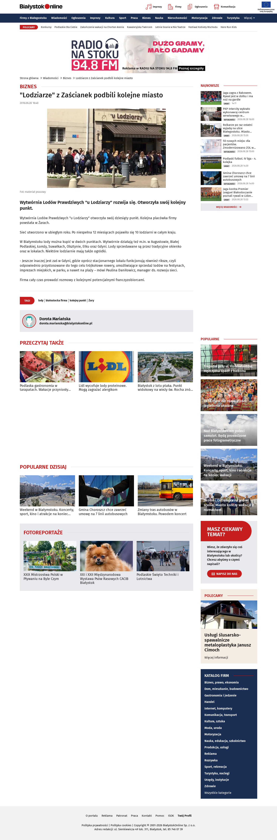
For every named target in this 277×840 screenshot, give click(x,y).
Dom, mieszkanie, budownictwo (226, 689)
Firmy (178, 6)
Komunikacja (228, 6)
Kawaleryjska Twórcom (139, 27)
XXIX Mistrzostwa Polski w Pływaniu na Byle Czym (43, 577)
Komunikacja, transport (220, 715)
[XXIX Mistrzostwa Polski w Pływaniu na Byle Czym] (50, 556)
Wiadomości (59, 18)
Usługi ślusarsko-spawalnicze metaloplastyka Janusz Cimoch (227, 643)
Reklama (210, 754)
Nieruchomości (177, 18)
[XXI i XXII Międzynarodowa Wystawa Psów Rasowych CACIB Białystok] (106, 556)
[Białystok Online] (41, 7)
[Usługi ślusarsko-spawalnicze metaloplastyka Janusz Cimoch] (229, 614)
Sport (122, 18)
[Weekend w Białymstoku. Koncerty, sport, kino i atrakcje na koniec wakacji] (47, 490)
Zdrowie (217, 18)
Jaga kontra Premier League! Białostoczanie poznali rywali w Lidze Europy (237, 192)
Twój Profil (184, 815)
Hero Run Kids (229, 27)
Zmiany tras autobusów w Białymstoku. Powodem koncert (162, 512)
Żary (91, 300)
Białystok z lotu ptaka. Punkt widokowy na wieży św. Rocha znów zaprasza (165, 388)
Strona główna (29, 78)
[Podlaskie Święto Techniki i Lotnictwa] (163, 556)
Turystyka (233, 18)
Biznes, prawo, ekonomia (221, 682)
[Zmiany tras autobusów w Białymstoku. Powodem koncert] (165, 490)
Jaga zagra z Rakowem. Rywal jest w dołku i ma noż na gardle (238, 96)
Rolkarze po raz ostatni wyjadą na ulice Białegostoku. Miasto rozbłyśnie (237, 128)
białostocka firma (56, 300)
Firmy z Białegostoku (33, 18)
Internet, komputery (218, 708)
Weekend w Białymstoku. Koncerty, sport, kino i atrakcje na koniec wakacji (47, 512)
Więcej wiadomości (226, 207)
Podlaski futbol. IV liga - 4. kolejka (239, 160)
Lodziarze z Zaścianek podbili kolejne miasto (104, 78)
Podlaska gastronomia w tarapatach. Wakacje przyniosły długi (44, 388)
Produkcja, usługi (216, 747)
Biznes (146, 18)
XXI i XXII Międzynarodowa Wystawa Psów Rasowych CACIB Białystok (104, 579)
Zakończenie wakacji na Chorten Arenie (102, 27)
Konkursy (46, 27)
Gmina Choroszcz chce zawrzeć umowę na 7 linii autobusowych (103, 512)
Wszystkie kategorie (217, 793)
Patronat (121, 815)
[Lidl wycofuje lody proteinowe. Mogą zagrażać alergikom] (106, 366)
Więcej (248, 18)
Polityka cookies (121, 825)
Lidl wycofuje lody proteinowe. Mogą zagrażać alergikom (102, 388)
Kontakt (147, 815)
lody (40, 300)
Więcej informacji (216, 657)
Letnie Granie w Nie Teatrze (170, 27)
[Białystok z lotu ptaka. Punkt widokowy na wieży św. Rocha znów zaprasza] (165, 366)
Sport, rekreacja (215, 767)
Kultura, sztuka (214, 721)
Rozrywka (211, 760)
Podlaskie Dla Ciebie (65, 27)
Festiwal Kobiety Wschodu (203, 27)
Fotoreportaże (43, 532)
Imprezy (157, 6)
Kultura (110, 18)
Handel (209, 702)
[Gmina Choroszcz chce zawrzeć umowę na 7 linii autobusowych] (106, 490)
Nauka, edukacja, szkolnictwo (225, 741)
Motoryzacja (199, 18)
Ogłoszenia (201, 6)
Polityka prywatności (95, 825)
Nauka (159, 18)
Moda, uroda (213, 728)
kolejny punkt (78, 300)
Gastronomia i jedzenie (220, 695)
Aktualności (229, 120)
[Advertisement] (106, 427)
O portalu (92, 815)
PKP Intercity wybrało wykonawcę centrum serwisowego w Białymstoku (236, 112)
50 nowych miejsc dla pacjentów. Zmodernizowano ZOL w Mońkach (238, 144)
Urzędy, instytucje (216, 780)
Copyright (140, 825)
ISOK (171, 815)
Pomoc (159, 815)
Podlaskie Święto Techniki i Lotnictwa (157, 577)
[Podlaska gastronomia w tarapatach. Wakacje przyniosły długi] (47, 366)
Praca (134, 18)
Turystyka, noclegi (217, 773)
